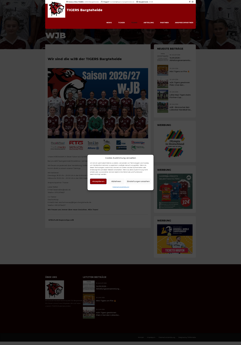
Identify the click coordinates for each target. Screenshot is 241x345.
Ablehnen (116, 181)
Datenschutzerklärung (121, 187)
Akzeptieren (98, 181)
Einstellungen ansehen (138, 181)
